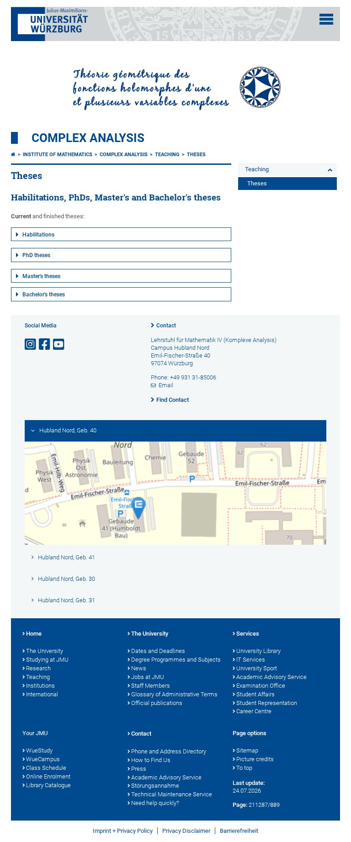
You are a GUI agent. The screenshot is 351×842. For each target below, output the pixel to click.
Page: (240, 804)
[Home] (13, 155)
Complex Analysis (88, 138)
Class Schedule (46, 767)
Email (166, 385)
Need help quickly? (155, 803)
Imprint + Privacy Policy (123, 830)
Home (34, 633)
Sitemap (247, 750)
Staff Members (150, 685)
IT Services (250, 659)
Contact (166, 325)
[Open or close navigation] (326, 19)
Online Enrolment (48, 776)
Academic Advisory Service (271, 677)
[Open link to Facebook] (45, 345)
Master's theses (41, 276)
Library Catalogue (48, 785)
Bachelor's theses (43, 294)
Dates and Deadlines (158, 650)
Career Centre (253, 711)
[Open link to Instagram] (31, 345)
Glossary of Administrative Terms (174, 694)
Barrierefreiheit (239, 830)
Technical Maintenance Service (171, 794)
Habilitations (38, 235)
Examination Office (260, 685)
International (42, 694)
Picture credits (255, 759)
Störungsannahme (155, 785)
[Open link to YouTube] (59, 345)
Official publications (156, 703)
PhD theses (36, 255)
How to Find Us (150, 760)
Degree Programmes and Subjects (176, 659)
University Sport (256, 668)
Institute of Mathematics (57, 155)
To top (244, 767)
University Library (258, 650)
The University (44, 650)
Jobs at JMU (147, 677)
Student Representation (266, 703)
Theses (196, 155)
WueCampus (43, 759)
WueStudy (39, 750)
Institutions (40, 685)
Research (38, 668)
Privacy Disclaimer (186, 830)
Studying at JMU (47, 659)
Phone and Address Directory (168, 751)
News (138, 668)
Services (247, 633)
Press (138, 768)
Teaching (167, 155)
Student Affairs (255, 694)
